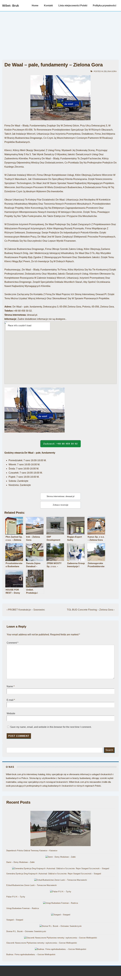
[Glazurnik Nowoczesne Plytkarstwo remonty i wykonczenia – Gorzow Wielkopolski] (60, 938)
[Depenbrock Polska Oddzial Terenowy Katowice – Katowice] (60, 829)
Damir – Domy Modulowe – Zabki (20, 862)
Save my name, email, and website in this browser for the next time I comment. (50, 727)
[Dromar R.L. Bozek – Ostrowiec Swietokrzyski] (61, 926)
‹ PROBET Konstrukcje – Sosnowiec (26, 609)
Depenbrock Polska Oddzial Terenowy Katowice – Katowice (31, 850)
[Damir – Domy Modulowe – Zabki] (60, 857)
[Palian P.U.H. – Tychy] (60, 891)
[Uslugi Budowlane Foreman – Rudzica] (60, 903)
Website (11, 713)
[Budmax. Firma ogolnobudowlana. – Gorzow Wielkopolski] (60, 949)
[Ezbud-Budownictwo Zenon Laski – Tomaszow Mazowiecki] (60, 880)
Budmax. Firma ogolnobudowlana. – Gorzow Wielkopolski (30, 954)
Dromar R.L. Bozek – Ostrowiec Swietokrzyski (26, 931)
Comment (12, 643)
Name (10, 686)
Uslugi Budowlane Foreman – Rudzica (22, 908)
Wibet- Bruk (10, 5)
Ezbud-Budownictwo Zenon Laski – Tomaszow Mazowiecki (31, 885)
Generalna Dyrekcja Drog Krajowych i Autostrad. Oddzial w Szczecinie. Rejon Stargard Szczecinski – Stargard (53, 874)
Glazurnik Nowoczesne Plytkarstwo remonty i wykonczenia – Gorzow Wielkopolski (41, 943)
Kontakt (48, 5)
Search (109, 750)
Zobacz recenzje (60, 505)
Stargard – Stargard (14, 920)
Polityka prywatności (104, 5)
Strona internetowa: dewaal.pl (60, 496)
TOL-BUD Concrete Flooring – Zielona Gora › (90, 609)
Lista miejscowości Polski (72, 5)
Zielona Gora (110, 71)
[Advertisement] (60, 33)
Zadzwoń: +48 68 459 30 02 (60, 444)
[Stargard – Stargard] (60, 914)
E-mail (10, 700)
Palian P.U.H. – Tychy (15, 897)
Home (35, 5)
